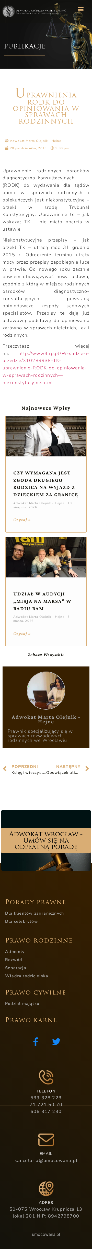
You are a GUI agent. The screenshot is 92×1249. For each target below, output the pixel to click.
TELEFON (46, 1091)
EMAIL (46, 1153)
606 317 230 (46, 1111)
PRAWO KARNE (31, 1020)
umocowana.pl (46, 1234)
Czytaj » (22, 519)
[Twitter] (56, 1041)
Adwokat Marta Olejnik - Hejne (46, 719)
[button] (80, 9)
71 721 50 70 (46, 1105)
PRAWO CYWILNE (35, 992)
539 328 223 (46, 1098)
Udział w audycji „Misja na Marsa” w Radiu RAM (42, 601)
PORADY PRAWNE (35, 902)
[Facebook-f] (35, 1041)
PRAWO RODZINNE (39, 940)
